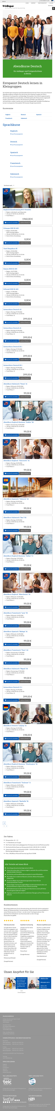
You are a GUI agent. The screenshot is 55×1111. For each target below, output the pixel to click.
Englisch (14, 131)
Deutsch (13, 142)
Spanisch (14, 152)
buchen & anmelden (12, 222)
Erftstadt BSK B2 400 (11, 289)
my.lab (21, 893)
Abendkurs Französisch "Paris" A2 (16, 650)
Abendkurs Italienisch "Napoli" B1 (16, 669)
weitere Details (24, 222)
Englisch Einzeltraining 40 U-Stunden (17, 210)
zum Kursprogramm (17, 134)
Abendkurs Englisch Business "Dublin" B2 (19, 422)
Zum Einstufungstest (21, 991)
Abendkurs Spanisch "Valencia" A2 (16, 499)
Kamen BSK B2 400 (10, 269)
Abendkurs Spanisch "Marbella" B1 (16, 801)
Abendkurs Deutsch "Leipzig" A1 (15, 726)
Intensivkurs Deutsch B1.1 (13, 347)
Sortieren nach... (8, 185)
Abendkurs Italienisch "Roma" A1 (15, 384)
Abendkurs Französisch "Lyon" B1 (16, 613)
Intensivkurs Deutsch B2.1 (13, 365)
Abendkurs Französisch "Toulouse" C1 (17, 783)
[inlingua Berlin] (8, 6)
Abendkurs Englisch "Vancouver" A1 (17, 461)
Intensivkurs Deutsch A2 (12, 309)
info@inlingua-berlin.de (8, 1033)
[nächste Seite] (4, 823)
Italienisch (14, 174)
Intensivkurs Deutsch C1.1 (13, 687)
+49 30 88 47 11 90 (45, 0)
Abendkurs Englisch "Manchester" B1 (17, 594)
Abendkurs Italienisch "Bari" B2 (15, 517)
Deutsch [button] (50, 5)
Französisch (15, 163)
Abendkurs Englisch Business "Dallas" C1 (18, 556)
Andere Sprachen (7, 1072)
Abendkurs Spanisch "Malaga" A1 (16, 631)
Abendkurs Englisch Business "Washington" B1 (21, 764)
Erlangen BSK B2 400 (11, 228)
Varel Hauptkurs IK (10, 249)
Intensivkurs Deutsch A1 (12, 328)
